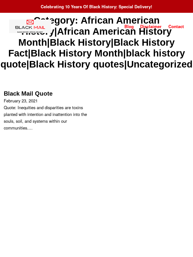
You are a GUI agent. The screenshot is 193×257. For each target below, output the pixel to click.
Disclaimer (151, 26)
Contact (176, 26)
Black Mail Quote (28, 93)
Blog (129, 26)
